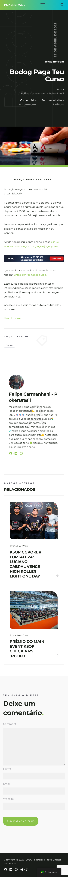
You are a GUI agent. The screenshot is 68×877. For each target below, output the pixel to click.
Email (6, 783)
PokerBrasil (14, 5)
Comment (9, 723)
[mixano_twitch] (27, 870)
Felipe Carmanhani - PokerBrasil (42, 93)
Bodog (9, 345)
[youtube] (16, 454)
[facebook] (11, 454)
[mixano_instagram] (16, 870)
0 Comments (28, 104)
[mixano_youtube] (11, 870)
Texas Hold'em (54, 61)
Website (8, 798)
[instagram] (21, 454)
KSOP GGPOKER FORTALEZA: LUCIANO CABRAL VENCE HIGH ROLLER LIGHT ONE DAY (25, 564)
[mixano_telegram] (21, 870)
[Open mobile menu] (43, 5)
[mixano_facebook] (5, 870)
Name (7, 768)
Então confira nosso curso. (30, 274)
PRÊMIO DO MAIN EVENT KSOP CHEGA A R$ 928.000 (27, 648)
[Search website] (62, 5)
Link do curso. (12, 318)
